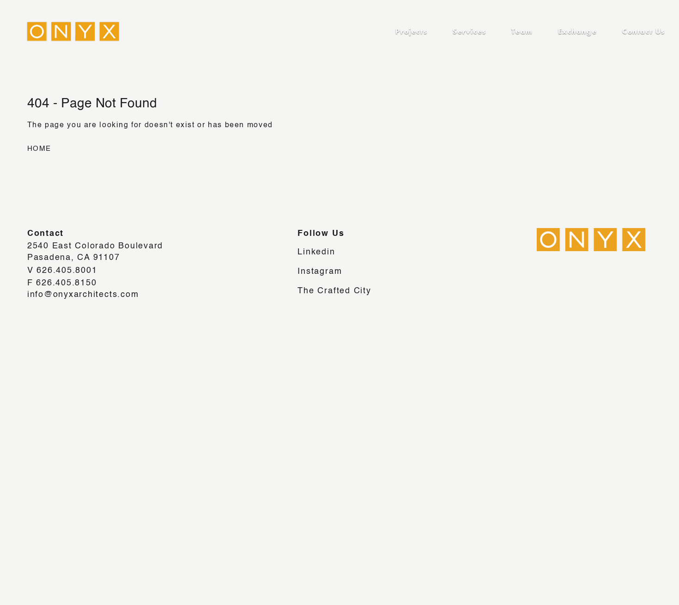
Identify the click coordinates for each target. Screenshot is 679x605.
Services (469, 31)
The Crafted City (334, 291)
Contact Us (643, 31)
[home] (66, 32)
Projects (411, 31)
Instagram (319, 271)
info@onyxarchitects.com (83, 294)
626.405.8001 (66, 270)
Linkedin (316, 252)
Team (521, 31)
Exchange (577, 31)
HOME (39, 149)
